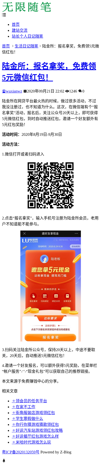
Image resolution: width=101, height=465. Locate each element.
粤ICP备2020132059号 (20, 452)
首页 (16, 24)
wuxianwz (14, 91)
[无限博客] (26, 10)
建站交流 (19, 30)
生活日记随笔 (26, 46)
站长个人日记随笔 (27, 36)
